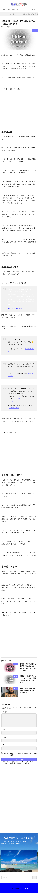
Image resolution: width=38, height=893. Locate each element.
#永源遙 (17, 398)
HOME (3, 9)
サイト (3, 744)
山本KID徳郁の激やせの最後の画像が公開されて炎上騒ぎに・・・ (28, 690)
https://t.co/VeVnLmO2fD (17, 401)
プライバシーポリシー (23, 9)
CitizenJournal (24, 888)
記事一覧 (33, 9)
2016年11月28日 (14, 408)
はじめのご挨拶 (11, 9)
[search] (35, 877)
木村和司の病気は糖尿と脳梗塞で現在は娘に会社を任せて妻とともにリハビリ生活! (28, 667)
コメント (4, 712)
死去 (9, 27)
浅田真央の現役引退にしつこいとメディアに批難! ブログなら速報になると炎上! (28, 679)
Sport (18, 14)
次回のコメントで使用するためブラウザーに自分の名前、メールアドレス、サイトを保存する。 (19, 754)
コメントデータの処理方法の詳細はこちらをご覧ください (16, 763)
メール (3, 737)
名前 (3, 729)
